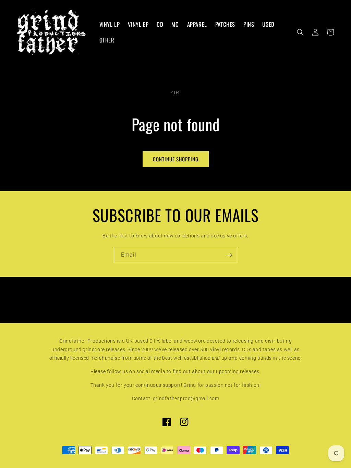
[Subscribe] (229, 255)
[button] (300, 32)
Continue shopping (175, 159)
